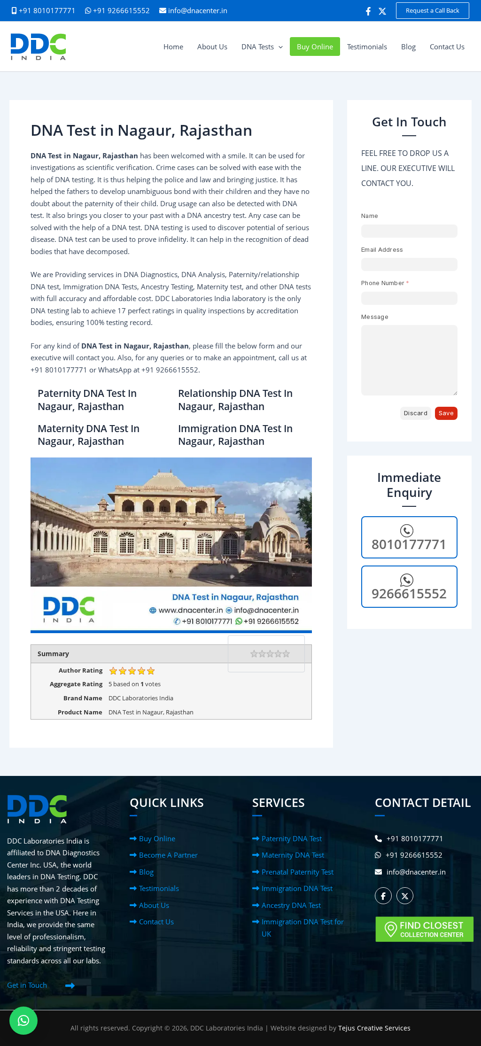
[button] (432, 10)
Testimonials (159, 888)
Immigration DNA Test (297, 888)
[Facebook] (368, 11)
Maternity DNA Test (293, 855)
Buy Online (157, 838)
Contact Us (156, 921)
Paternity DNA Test (292, 838)
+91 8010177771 (415, 838)
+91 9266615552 (120, 10)
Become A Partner (168, 855)
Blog (146, 871)
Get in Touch (27, 985)
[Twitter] (382, 11)
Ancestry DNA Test (291, 905)
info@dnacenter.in (197, 10)
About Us (154, 905)
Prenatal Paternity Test (298, 871)
